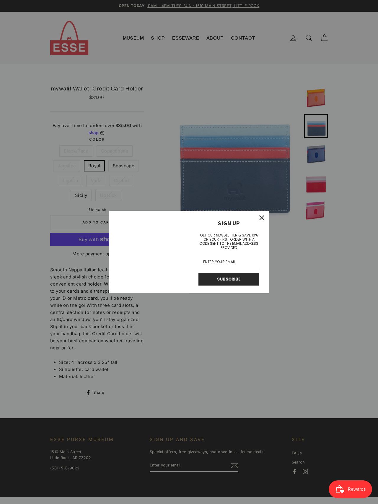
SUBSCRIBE (229, 279)
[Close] (262, 218)
